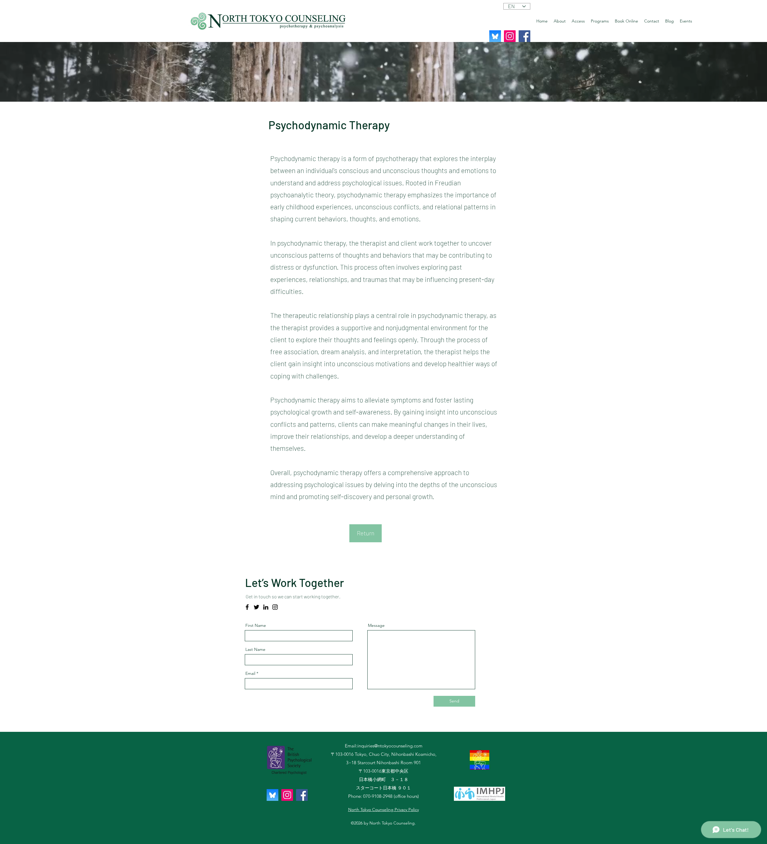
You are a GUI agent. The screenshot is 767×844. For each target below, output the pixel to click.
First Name (255, 625)
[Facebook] (524, 36)
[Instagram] (510, 36)
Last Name (255, 649)
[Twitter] (256, 607)
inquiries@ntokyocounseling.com (389, 746)
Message (376, 625)
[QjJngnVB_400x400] (495, 36)
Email (250, 673)
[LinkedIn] (265, 607)
